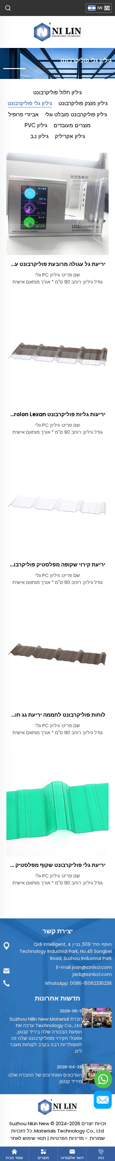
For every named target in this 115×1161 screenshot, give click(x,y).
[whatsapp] (103, 1079)
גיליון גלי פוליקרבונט (30, 103)
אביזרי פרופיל (23, 114)
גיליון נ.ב (39, 136)
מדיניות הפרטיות (67, 1138)
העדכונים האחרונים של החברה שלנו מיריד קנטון (45, 1078)
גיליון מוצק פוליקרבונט (83, 103)
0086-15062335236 (91, 983)
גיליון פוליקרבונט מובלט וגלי (76, 114)
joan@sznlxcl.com (92, 967)
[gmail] (103, 1099)
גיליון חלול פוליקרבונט (57, 92)
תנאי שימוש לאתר (28, 1138)
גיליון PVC (36, 125)
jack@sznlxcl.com (92, 974)
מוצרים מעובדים (72, 125)
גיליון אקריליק (70, 136)
